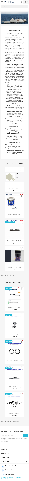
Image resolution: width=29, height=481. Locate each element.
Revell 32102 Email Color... (14, 214)
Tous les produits (7, 275)
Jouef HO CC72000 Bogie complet (14, 334)
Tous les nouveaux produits (11, 421)
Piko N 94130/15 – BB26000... (14, 241)
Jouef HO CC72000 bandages (14, 360)
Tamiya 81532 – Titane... (14, 188)
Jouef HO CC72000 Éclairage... (14, 387)
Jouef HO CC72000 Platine (14, 307)
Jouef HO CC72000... (14, 413)
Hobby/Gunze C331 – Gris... (14, 267)
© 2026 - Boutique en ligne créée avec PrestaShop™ (11, 478)
